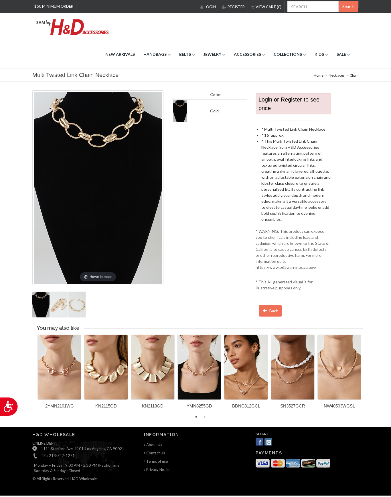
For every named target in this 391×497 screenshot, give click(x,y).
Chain (354, 75)
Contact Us (155, 453)
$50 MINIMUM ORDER (53, 6)
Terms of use (156, 461)
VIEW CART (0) (268, 7)
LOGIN (210, 7)
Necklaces (337, 75)
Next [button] (367, 375)
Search (348, 6)
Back (273, 310)
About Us (153, 444)
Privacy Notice (157, 469)
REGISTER (236, 7)
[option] (59, 374)
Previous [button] (33, 375)
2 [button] (205, 417)
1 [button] (196, 417)
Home (318, 75)
